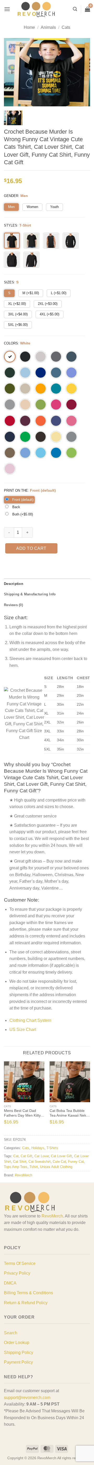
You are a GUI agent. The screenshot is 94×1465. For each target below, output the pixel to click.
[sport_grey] (10, 404)
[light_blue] (25, 372)
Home (29, 27)
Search (10, 1333)
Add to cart (31, 548)
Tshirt (34, 1167)
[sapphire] (56, 453)
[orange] (40, 421)
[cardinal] (71, 404)
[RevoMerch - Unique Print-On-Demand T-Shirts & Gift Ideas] (36, 9)
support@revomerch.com (27, 1397)
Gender (11, 196)
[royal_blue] (40, 372)
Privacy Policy (17, 1273)
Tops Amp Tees (15, 1167)
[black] (25, 357)
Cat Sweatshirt (39, 1162)
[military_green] (10, 388)
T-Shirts (52, 1148)
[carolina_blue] (25, 453)
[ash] (40, 357)
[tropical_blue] (56, 388)
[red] (10, 421)
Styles (10, 225)
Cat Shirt (19, 1162)
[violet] (71, 372)
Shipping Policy (18, 1352)
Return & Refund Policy (26, 1303)
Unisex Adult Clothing (56, 1167)
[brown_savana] (10, 453)
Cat (16, 1156)
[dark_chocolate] (40, 437)
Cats (66, 27)
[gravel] (71, 437)
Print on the (16, 490)
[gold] (40, 388)
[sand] (25, 388)
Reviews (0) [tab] (13, 605)
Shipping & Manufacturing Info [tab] (30, 594)
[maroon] (25, 421)
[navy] (10, 437)
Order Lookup (16, 1342)
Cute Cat (59, 1162)
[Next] (88, 1098)
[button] (7, 9)
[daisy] (71, 388)
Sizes (9, 282)
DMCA (10, 1283)
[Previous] (6, 1098)
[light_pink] (10, 469)
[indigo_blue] (56, 372)
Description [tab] (13, 584)
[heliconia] (56, 404)
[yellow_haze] (56, 437)
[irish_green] (25, 437)
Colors (11, 343)
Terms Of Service (20, 1263)
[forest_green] (10, 372)
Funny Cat (76, 1162)
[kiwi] (40, 404)
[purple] (56, 421)
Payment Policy (18, 1362)
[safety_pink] (71, 421)
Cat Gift (26, 1156)
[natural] (25, 404)
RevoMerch (23, 1175)
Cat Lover (41, 1156)
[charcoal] (56, 357)
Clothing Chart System (30, 1020)
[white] (10, 357)
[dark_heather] (71, 357)
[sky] (40, 453)
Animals (48, 27)
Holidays (37, 1148)
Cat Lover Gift (61, 1156)
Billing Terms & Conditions (28, 1293)
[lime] (71, 453)
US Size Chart (22, 1029)
